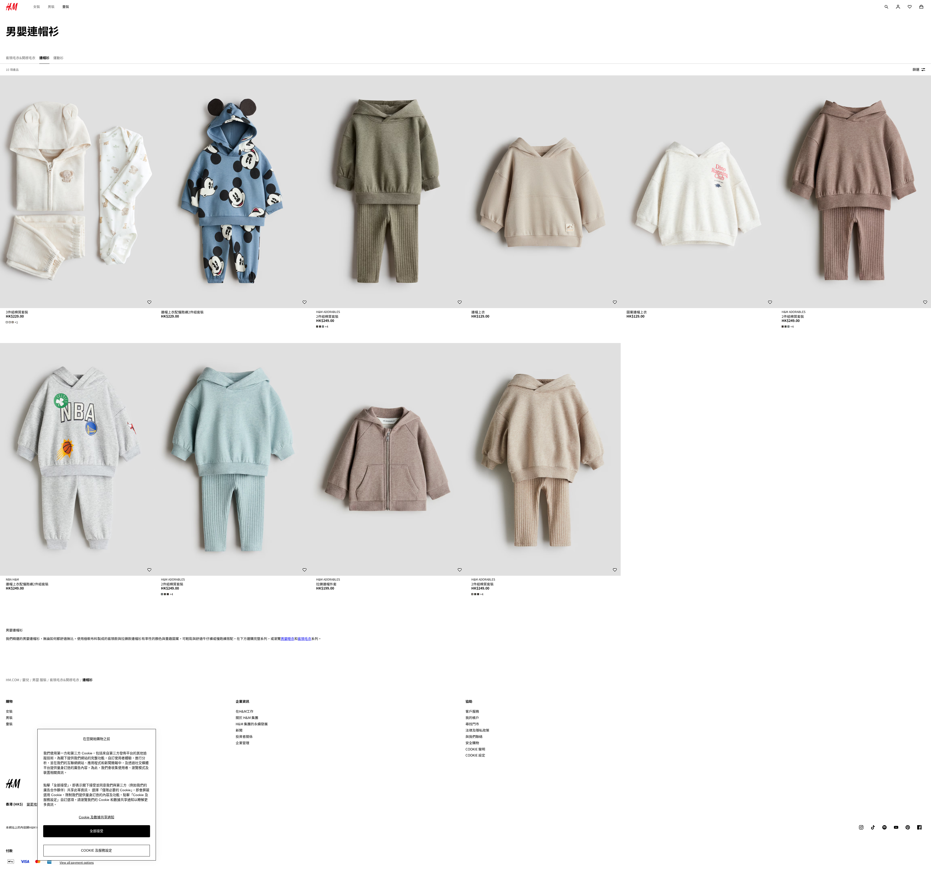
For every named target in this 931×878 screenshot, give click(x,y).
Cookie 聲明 (475, 749)
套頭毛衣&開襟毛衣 (64, 679)
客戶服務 (472, 711)
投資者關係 (244, 736)
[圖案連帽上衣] (698, 191)
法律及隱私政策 (477, 730)
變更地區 (33, 804)
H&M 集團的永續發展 (252, 723)
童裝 (65, 6)
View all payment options (77, 862)
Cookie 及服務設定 (96, 850)
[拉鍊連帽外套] (388, 459)
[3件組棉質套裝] (77, 191)
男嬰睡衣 (287, 638)
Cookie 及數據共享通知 (96, 817)
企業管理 (242, 742)
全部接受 (96, 831)
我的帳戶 (472, 717)
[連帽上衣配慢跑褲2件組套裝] (232, 191)
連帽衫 (87, 679)
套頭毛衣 (304, 638)
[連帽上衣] (543, 191)
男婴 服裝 (39, 679)
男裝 (51, 6)
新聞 (239, 730)
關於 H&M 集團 (247, 717)
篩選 (916, 69)
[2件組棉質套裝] (388, 191)
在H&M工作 (244, 711)
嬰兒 (25, 679)
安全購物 (472, 742)
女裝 (36, 6)
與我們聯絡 (474, 736)
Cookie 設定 (475, 755)
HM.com (12, 679)
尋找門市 (472, 723)
